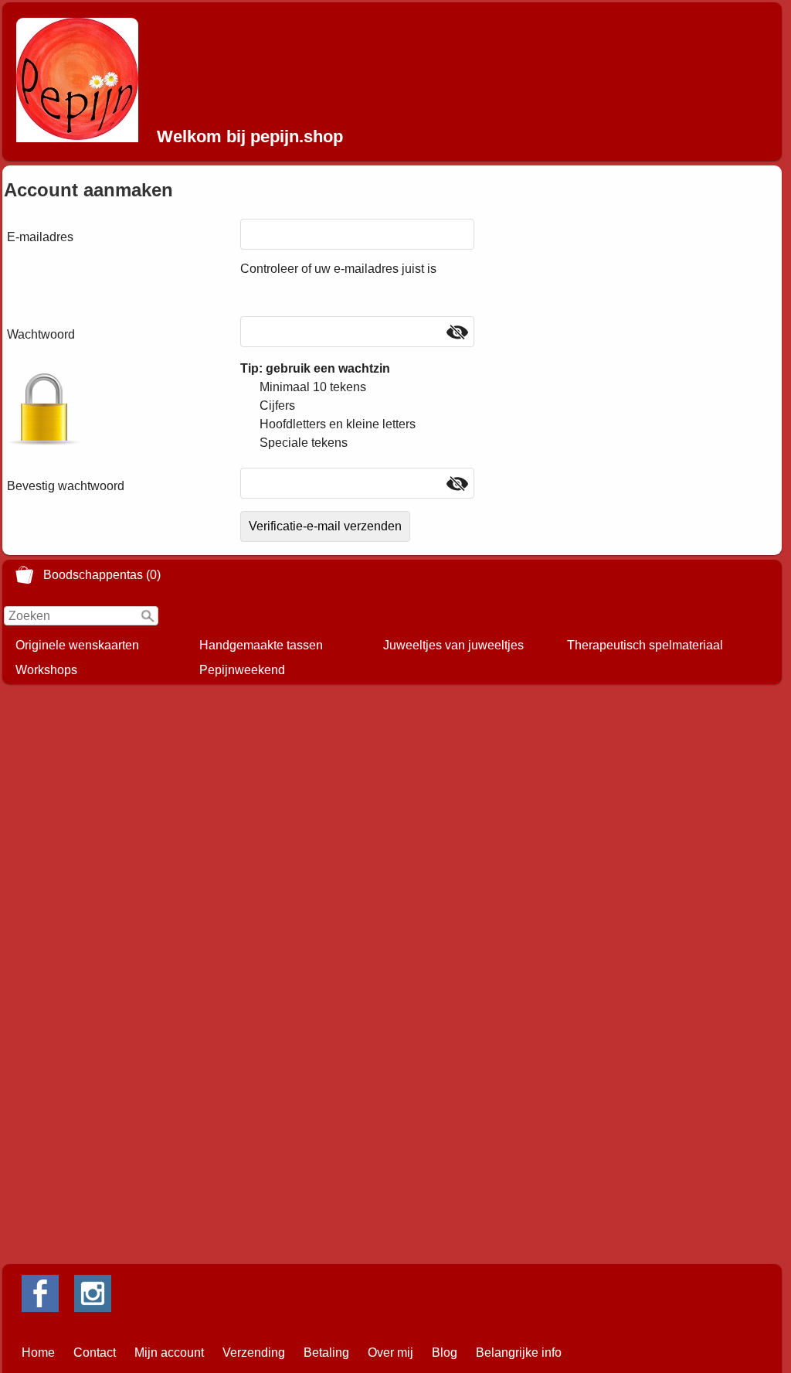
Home (38, 1352)
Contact (94, 1352)
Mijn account (169, 1352)
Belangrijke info (519, 1352)
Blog (444, 1352)
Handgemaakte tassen (261, 645)
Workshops (46, 669)
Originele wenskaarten (77, 645)
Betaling (326, 1352)
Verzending (253, 1352)
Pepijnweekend (242, 669)
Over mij (390, 1352)
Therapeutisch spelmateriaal (645, 645)
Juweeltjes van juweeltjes (453, 645)
